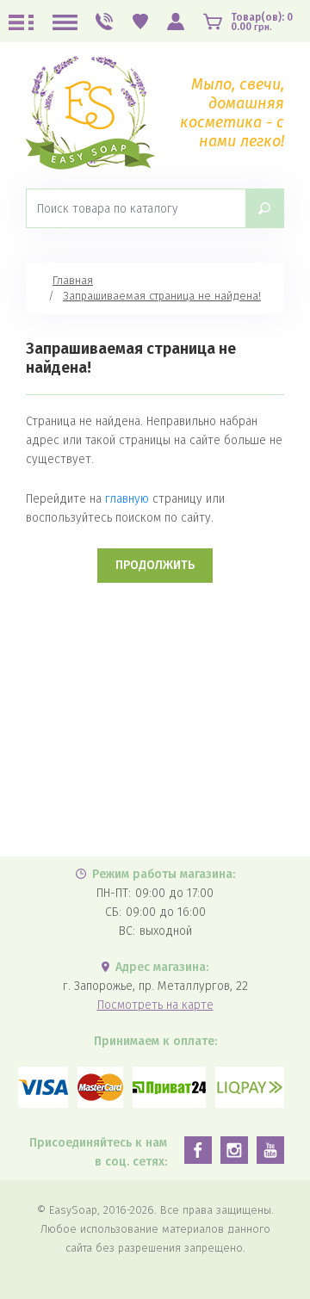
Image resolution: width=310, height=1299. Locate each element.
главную (127, 499)
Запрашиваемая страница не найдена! (162, 295)
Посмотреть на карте (155, 1005)
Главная (73, 280)
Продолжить (155, 565)
